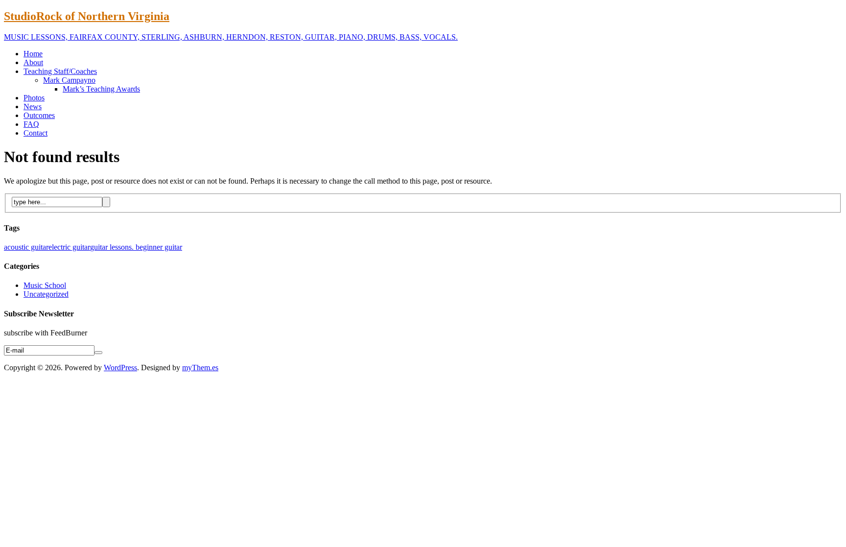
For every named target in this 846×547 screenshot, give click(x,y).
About (33, 62)
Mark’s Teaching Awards (101, 89)
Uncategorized (46, 294)
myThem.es (200, 367)
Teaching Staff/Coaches (60, 71)
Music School (45, 285)
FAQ (31, 124)
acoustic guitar (26, 247)
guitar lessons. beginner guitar (136, 247)
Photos (34, 98)
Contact (35, 133)
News (33, 106)
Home (33, 53)
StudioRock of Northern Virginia (86, 16)
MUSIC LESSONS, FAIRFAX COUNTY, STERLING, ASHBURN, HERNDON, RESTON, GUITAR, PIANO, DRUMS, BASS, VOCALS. (231, 37)
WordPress (120, 367)
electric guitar (69, 247)
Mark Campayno (69, 80)
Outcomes (39, 115)
